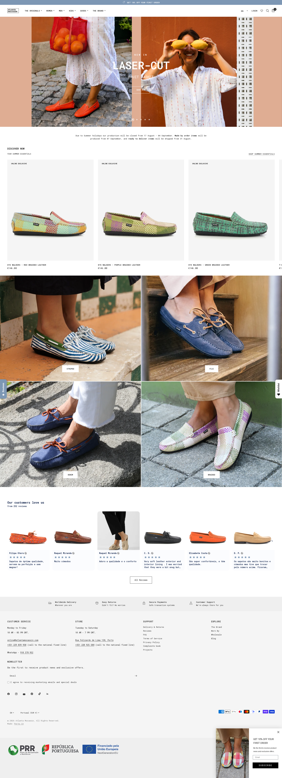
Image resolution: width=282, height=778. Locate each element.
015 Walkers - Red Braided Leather (26, 265)
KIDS (71, 10)
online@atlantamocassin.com (22, 640)
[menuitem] (33, 11)
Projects (147, 649)
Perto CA (19, 723)
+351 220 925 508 (84, 644)
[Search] (267, 11)
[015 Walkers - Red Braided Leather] (50, 210)
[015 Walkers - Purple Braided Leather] (141, 210)
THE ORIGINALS (32, 10)
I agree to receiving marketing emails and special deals (43, 682)
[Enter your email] (136, 675)
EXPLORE (216, 622)
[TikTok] (41, 694)
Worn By (215, 631)
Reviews (147, 631)
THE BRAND (98, 10)
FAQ (145, 634)
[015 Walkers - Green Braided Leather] (231, 210)
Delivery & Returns (153, 627)
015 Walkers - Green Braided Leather (209, 265)
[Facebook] (10, 694)
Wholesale (216, 634)
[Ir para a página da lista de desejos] (262, 11)
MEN (60, 10)
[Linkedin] (49, 694)
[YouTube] (26, 694)
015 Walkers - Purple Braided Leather (119, 265)
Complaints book (152, 646)
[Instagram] (18, 694)
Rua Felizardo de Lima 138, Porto (94, 640)
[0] (272, 11)
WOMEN (49, 10)
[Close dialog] (278, 732)
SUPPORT (148, 622)
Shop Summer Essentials (262, 154)
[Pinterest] (34, 694)
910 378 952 (26, 652)
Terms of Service (152, 638)
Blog (213, 638)
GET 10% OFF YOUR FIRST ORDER (143, 2)
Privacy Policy (151, 642)
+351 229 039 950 (16, 644)
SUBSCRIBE (265, 765)
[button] (141, 89)
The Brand (216, 627)
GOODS (83, 10)
